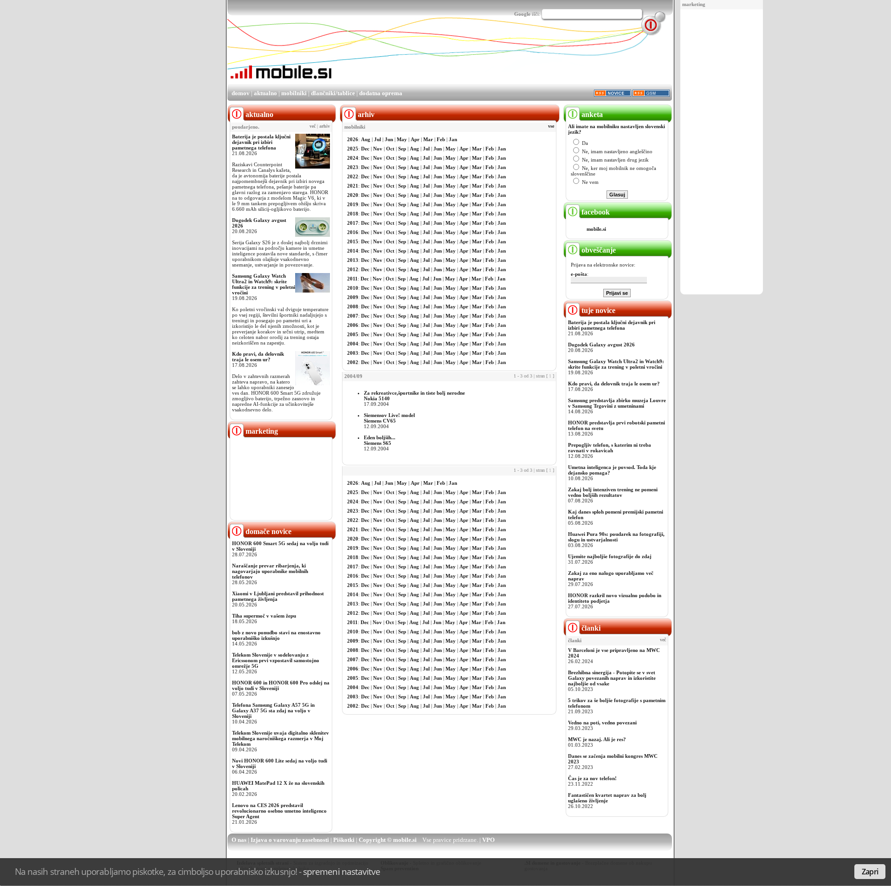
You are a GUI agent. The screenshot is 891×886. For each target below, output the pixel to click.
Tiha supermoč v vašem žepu (264, 616)
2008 (352, 306)
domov (241, 93)
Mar (428, 139)
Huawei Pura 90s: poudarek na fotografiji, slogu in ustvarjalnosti (616, 536)
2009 (352, 297)
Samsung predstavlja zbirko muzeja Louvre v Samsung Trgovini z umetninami (617, 403)
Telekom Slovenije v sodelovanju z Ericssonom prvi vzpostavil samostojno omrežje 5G (275, 660)
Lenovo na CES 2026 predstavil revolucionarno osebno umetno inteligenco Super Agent (279, 810)
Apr (415, 139)
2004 (352, 343)
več (313, 126)
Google (522, 14)
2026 (352, 139)
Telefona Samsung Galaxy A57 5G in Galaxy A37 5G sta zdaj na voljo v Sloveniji (273, 710)
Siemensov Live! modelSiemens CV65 (389, 417)
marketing (693, 4)
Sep (402, 148)
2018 (352, 213)
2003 (352, 353)
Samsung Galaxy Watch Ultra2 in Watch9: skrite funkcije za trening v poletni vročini (263, 284)
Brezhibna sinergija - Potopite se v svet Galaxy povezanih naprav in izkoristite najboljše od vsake (612, 678)
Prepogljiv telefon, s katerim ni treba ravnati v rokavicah (609, 447)
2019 (352, 204)
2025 (352, 148)
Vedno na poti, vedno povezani (602, 722)
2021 (352, 186)
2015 (352, 241)
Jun (389, 139)
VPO (488, 839)
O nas (239, 839)
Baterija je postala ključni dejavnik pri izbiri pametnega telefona (261, 142)
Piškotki (344, 839)
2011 (352, 278)
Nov (377, 148)
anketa (591, 114)
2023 (352, 167)
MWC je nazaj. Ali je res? (597, 739)
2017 (352, 223)
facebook (595, 212)
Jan (453, 139)
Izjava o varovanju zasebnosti (290, 839)
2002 (352, 362)
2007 (352, 316)
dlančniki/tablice (333, 93)
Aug (365, 139)
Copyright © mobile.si (388, 839)
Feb (441, 139)
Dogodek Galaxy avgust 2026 (601, 344)
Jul (377, 139)
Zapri (870, 871)
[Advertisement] (721, 152)
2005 (352, 334)
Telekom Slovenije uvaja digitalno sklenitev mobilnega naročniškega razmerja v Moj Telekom (280, 738)
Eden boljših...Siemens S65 (379, 440)
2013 (352, 260)
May (402, 139)
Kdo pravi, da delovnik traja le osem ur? (258, 356)
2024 (352, 158)
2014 (352, 251)
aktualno (265, 93)
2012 (352, 269)
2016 (352, 232)
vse (551, 126)
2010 (352, 288)
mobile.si (596, 229)
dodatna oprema (380, 93)
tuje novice (597, 310)
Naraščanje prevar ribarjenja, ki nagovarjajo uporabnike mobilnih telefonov (270, 571)
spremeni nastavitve (341, 871)
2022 (352, 176)
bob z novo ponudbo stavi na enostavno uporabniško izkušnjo (276, 635)
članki (590, 628)
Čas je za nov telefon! (592, 778)
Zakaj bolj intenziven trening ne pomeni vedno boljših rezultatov (613, 492)
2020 (352, 195)
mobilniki (294, 93)
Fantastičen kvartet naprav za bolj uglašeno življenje (607, 797)
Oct (390, 148)
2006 (352, 325)
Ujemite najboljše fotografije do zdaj (610, 556)
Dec (365, 148)
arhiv (324, 126)
